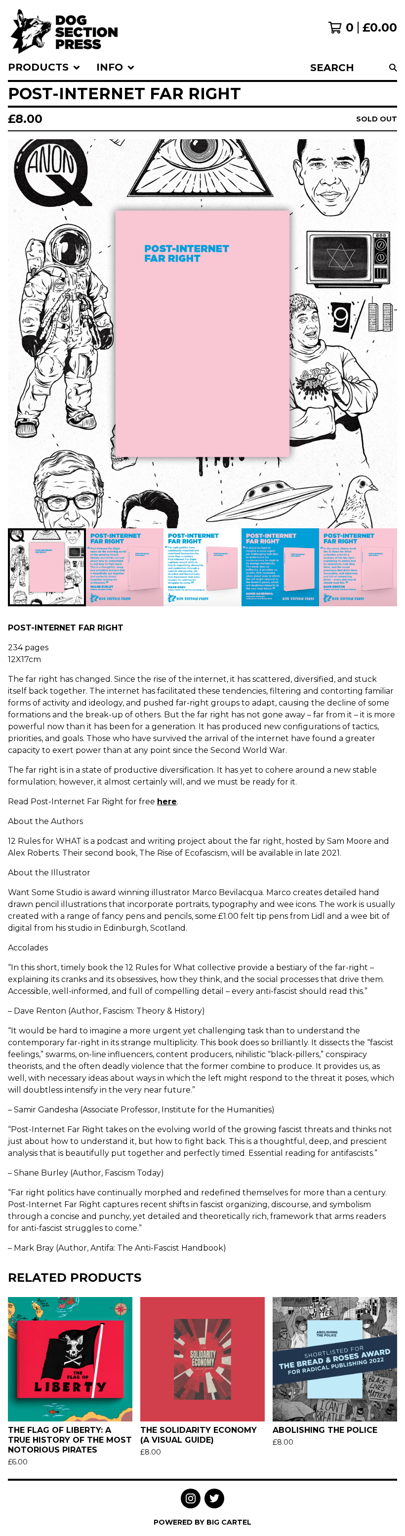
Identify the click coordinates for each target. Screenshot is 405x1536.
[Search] (393, 67)
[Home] (64, 27)
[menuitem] (44, 67)
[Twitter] (214, 1498)
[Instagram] (191, 1498)
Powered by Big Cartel (202, 1522)
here (167, 801)
